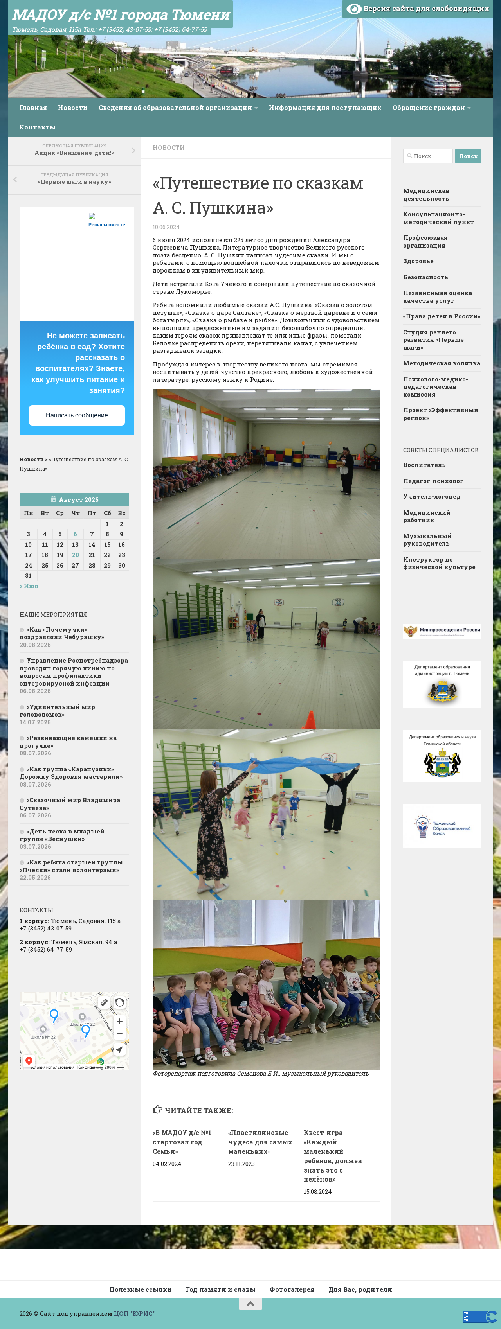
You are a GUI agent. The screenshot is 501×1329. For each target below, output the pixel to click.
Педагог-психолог (433, 481)
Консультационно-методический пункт (438, 218)
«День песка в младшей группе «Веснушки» (62, 835)
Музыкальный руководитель (427, 540)
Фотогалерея (292, 1289)
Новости (73, 107)
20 (75, 555)
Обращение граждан (429, 107)
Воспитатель (424, 465)
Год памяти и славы (221, 1289)
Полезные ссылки (140, 1289)
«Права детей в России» (441, 316)
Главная (33, 107)
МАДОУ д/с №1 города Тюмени (120, 14)
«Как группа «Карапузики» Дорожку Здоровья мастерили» (71, 773)
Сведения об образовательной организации (175, 107)
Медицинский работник (427, 516)
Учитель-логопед (432, 496)
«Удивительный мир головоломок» (57, 710)
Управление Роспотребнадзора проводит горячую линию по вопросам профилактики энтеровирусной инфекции (74, 671)
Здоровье (418, 261)
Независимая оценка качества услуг (437, 296)
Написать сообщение (77, 415)
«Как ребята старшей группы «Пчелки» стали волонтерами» (71, 866)
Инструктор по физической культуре (439, 563)
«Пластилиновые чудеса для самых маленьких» (260, 1141)
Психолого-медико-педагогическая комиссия (435, 386)
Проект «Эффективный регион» (440, 414)
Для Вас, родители (360, 1289)
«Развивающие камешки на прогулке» (68, 741)
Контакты (37, 127)
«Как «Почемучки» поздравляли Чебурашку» (62, 633)
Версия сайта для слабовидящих (425, 8)
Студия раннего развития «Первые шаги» (433, 339)
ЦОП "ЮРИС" (134, 1313)
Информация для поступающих (325, 107)
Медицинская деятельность (426, 194)
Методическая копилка (441, 363)
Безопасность (425, 277)
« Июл (29, 586)
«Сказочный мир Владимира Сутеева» (70, 804)
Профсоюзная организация (425, 241)
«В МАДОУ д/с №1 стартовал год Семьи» (182, 1141)
